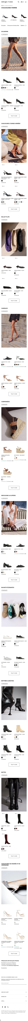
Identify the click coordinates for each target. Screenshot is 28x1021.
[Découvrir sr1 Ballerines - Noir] (20, 284)
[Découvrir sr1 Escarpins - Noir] (20, 99)
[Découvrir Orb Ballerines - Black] (20, 263)
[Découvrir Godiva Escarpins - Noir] (20, 78)
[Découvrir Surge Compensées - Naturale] (7, 448)
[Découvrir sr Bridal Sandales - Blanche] (20, 911)
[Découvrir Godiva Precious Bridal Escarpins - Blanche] (7, 934)
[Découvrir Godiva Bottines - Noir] (7, 747)
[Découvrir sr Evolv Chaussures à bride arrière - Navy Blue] (7, 191)
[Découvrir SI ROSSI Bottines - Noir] (7, 727)
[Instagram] (5, 1007)
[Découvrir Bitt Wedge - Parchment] (20, 448)
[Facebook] (2, 1007)
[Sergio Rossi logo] (9, 2)
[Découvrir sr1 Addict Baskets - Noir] (20, 655)
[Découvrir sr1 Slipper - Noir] (20, 562)
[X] (8, 1007)
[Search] (19, 2)
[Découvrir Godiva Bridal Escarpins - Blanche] (7, 911)
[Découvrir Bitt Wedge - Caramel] (7, 470)
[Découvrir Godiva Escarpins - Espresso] (7, 99)
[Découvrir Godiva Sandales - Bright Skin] (7, 376)
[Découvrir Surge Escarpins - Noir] (7, 78)
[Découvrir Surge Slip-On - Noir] (7, 355)
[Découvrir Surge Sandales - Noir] (20, 355)
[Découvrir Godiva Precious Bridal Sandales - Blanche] (20, 934)
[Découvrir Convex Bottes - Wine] (7, 839)
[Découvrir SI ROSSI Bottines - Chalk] (20, 727)
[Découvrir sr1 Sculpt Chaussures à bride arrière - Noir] (7, 170)
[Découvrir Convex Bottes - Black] (20, 819)
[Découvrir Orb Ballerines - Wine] (7, 263)
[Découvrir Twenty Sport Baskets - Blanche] (7, 634)
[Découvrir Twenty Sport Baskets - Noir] (20, 634)
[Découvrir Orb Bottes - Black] (7, 819)
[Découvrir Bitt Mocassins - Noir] (7, 542)
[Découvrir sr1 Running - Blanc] (7, 655)
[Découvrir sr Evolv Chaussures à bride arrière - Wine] (20, 170)
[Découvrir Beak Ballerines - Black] (7, 284)
